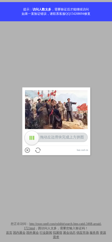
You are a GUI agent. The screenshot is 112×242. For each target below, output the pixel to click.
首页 (9, 232)
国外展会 (32, 232)
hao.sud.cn (82, 150)
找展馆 (57, 232)
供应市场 (82, 232)
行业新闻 (46, 232)
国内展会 (19, 232)
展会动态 (69, 232)
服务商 (94, 232)
